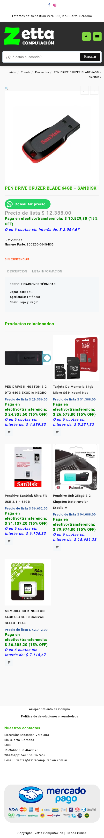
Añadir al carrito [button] (9, 432)
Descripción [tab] (17, 271)
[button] (7, 88)
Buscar (90, 57)
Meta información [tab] (47, 271)
